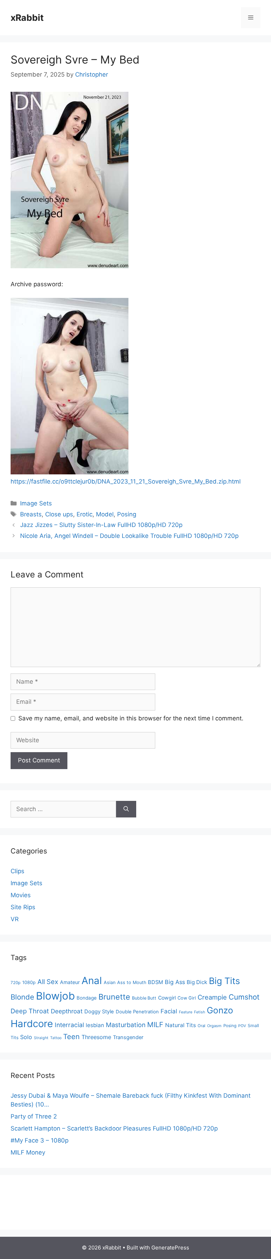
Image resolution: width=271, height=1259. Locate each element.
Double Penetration (137, 1011)
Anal (92, 981)
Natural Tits (180, 1025)
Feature (185, 1012)
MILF (155, 1024)
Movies (21, 895)
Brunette (114, 996)
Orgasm (214, 1025)
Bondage (87, 998)
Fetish (199, 1012)
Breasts (31, 514)
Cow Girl (186, 998)
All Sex (47, 981)
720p (15, 982)
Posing (126, 514)
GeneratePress (170, 1247)
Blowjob (55, 996)
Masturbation (125, 1025)
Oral (201, 1025)
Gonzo (220, 1010)
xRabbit (27, 17)
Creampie (212, 997)
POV (242, 1026)
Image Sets (36, 503)
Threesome (96, 1037)
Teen (71, 1036)
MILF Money (28, 1152)
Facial (169, 1011)
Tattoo (55, 1038)
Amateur (70, 982)
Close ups (59, 514)
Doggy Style (99, 1011)
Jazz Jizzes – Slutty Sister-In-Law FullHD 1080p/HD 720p (101, 524)
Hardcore (32, 1024)
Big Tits (224, 981)
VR (15, 919)
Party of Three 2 (34, 1116)
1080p (29, 982)
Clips (17, 871)
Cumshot (244, 997)
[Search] (126, 809)
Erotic (84, 514)
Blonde (22, 997)
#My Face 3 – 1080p (39, 1140)
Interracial (69, 1025)
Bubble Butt (144, 998)
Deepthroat (67, 1011)
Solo (26, 1037)
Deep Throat (30, 1011)
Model (105, 514)
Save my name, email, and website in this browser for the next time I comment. (130, 718)
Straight (41, 1038)
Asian (109, 982)
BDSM (155, 982)
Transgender (128, 1037)
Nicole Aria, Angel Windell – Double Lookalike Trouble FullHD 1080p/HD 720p (129, 535)
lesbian (95, 1025)
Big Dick (197, 982)
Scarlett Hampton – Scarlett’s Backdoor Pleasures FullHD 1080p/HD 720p (114, 1128)
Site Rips (23, 907)
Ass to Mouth (131, 982)
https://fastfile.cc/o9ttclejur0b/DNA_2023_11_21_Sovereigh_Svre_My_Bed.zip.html (126, 481)
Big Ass (175, 981)
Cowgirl (167, 998)
